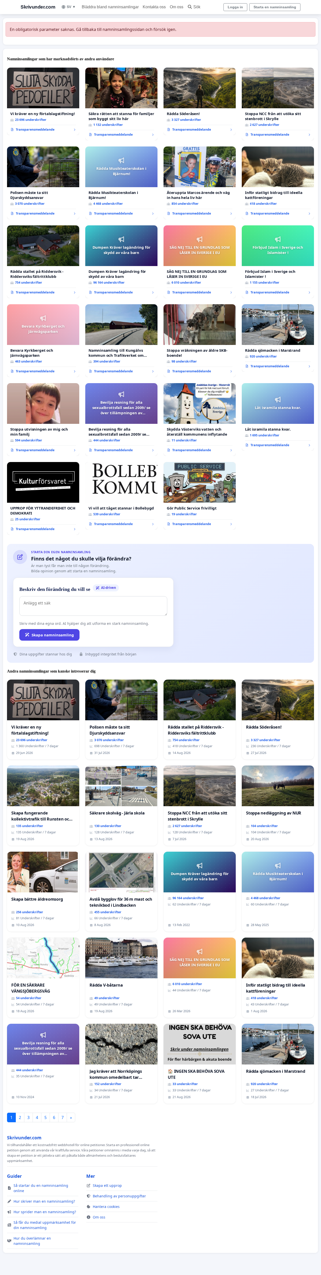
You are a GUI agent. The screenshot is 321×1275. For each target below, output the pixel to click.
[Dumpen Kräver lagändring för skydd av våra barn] (121, 261)
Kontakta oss (154, 7)
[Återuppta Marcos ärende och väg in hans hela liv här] (200, 182)
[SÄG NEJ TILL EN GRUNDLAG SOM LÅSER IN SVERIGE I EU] (200, 261)
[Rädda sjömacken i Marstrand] (278, 338)
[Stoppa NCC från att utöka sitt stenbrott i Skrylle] (278, 104)
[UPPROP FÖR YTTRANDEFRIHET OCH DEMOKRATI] (43, 498)
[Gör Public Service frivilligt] (200, 496)
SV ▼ (71, 7)
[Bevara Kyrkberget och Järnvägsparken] (43, 340)
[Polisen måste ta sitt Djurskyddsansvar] (43, 182)
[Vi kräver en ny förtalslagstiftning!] (43, 101)
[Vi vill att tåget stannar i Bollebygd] (121, 496)
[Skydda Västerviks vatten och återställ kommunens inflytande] (200, 419)
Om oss (176, 7)
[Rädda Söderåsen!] (200, 101)
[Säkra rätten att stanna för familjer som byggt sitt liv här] (121, 104)
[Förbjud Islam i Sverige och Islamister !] (278, 261)
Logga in (235, 7)
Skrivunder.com (38, 7)
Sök (196, 7)
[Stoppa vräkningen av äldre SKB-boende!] (200, 340)
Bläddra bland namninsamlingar (110, 7)
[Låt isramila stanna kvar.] (278, 417)
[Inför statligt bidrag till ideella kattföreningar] (278, 182)
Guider (14, 1176)
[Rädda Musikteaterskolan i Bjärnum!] (121, 182)
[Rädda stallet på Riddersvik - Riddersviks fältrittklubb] (43, 261)
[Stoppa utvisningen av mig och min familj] (43, 419)
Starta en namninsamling (275, 7)
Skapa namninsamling (53, 634)
